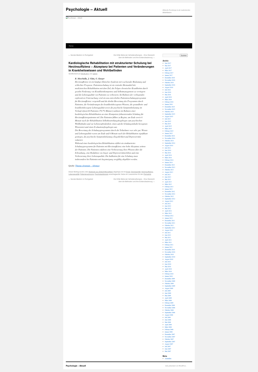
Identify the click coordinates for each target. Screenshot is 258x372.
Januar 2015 (169, 133)
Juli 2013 (168, 174)
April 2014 (168, 155)
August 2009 (169, 288)
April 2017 (168, 68)
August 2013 (169, 172)
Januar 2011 (169, 247)
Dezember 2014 (170, 136)
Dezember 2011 (170, 220)
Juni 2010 (168, 264)
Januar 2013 (169, 189)
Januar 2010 (169, 276)
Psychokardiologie (101, 174)
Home (71, 46)
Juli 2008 (168, 317)
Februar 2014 (169, 160)
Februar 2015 (169, 131)
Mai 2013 (168, 179)
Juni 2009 (168, 293)
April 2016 (168, 97)
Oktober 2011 (169, 225)
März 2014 (168, 157)
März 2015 (168, 128)
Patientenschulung (87, 174)
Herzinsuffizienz (147, 172)
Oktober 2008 (169, 310)
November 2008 (170, 308)
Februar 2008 (169, 329)
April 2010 (168, 269)
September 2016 (170, 85)
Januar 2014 (169, 162)
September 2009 (170, 286)
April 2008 (168, 324)
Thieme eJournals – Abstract (87, 165)
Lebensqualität (74, 174)
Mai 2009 (168, 295)
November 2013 (170, 167)
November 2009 (170, 281)
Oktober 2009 (169, 283)
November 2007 (170, 337)
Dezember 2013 (170, 165)
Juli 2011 (168, 232)
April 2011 (168, 240)
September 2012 (170, 199)
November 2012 (170, 194)
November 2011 (170, 223)
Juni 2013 (168, 177)
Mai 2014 (168, 153)
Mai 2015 (168, 124)
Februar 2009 (169, 303)
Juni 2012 (168, 206)
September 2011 (170, 228)
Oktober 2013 (169, 170)
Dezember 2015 (170, 107)
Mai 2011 (168, 237)
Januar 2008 (169, 332)
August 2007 (169, 344)
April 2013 (168, 182)
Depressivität (136, 172)
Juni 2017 (168, 63)
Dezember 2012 (170, 191)
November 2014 (170, 138)
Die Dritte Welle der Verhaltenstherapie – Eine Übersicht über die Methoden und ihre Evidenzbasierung (134, 56)
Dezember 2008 (170, 305)
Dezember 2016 (170, 78)
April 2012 (168, 211)
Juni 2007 (168, 349)
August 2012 (169, 201)
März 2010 (168, 271)
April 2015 (168, 126)
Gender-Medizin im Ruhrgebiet (81, 55)
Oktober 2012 (169, 196)
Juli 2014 (168, 148)
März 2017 (168, 70)
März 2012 (168, 213)
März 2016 (168, 99)
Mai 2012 (168, 208)
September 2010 (170, 257)
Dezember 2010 (170, 249)
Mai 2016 (168, 94)
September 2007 (170, 341)
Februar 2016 (169, 102)
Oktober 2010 (169, 254)
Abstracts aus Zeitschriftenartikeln (101, 172)
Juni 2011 (168, 235)
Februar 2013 (169, 186)
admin (95, 73)
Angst (128, 172)
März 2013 (168, 184)
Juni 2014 (168, 150)
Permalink (147, 174)
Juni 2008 (168, 320)
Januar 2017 (169, 75)
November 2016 (170, 80)
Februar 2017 (169, 73)
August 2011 (169, 230)
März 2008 (168, 327)
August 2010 (169, 259)
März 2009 (168, 300)
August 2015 (169, 116)
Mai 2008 (168, 322)
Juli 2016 (168, 90)
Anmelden (168, 358)
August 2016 (169, 87)
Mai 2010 (168, 266)
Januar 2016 (169, 104)
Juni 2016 (168, 92)
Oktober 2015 (169, 111)
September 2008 (170, 312)
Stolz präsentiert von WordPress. (175, 366)
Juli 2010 (168, 262)
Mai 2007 (168, 351)
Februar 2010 (169, 274)
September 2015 (170, 114)
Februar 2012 (169, 216)
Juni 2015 (168, 121)
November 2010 (170, 252)
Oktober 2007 (169, 339)
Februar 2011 (169, 245)
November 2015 (170, 109)
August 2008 (169, 315)
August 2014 (169, 145)
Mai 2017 (168, 65)
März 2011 (168, 242)
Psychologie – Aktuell (86, 9)
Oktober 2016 (169, 82)
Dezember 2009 (170, 278)
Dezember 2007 (170, 334)
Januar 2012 (169, 218)
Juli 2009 (168, 291)
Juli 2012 (168, 203)
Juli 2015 (168, 119)
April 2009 (168, 298)
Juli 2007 (168, 346)
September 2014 (170, 143)
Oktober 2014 (169, 140)
